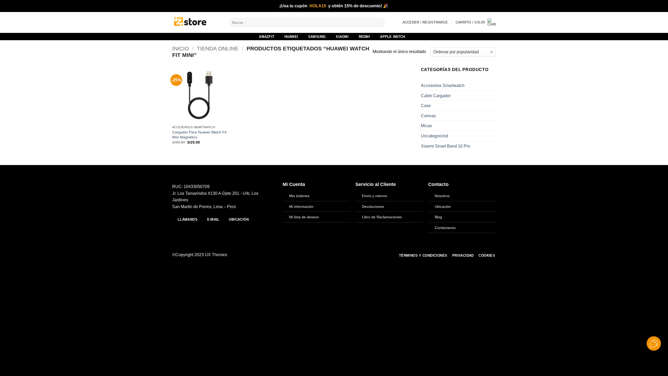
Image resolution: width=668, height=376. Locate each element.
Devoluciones (373, 206)
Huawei (291, 37)
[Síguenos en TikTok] (320, 254)
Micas (426, 126)
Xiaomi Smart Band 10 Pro (445, 146)
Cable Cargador (436, 95)
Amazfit (266, 37)
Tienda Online (217, 48)
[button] (476, 22)
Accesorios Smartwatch (442, 85)
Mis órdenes (299, 196)
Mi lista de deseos (304, 217)
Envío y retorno (374, 196)
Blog (438, 217)
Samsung (317, 37)
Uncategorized (434, 136)
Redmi (364, 37)
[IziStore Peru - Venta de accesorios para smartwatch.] (197, 22)
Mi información (301, 206)
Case (426, 105)
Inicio (180, 48)
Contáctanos (445, 228)
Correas (428, 116)
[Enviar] (379, 22)
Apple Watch (392, 37)
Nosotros (442, 196)
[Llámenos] (333, 254)
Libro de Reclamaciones (382, 217)
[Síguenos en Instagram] (314, 254)
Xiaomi (342, 37)
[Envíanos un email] (326, 254)
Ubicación (443, 206)
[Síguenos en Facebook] (307, 254)
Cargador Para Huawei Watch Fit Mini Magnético (199, 134)
